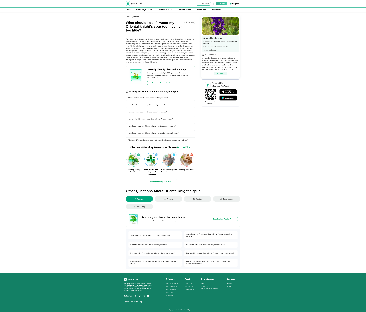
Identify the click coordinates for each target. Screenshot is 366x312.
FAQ (202, 283)
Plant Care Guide (171, 286)
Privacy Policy (189, 283)
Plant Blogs (201, 10)
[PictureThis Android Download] (228, 98)
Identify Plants (185, 10)
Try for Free (222, 3)
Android (229, 283)
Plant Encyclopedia (172, 283)
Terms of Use (189, 286)
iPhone (229, 286)
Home (128, 10)
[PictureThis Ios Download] (228, 91)
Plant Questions (171, 289)
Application (216, 10)
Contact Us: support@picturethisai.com (209, 287)
